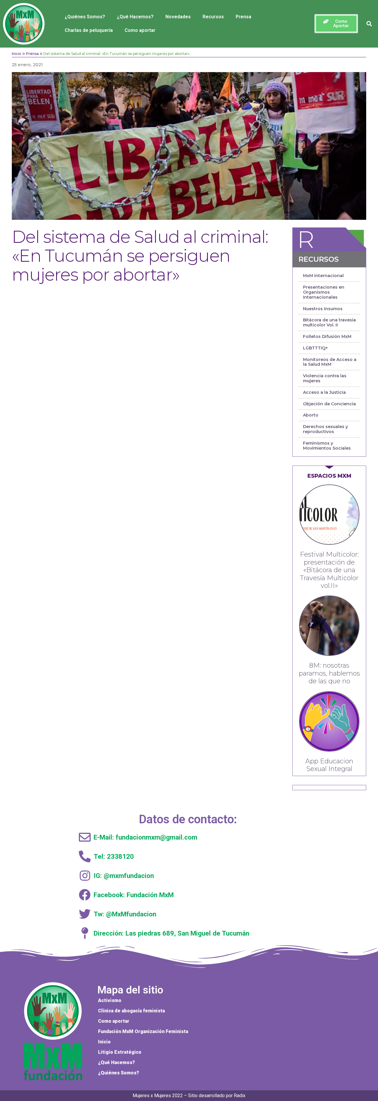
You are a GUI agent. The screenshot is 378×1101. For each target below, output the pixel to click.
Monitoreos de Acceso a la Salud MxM (329, 362)
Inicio (16, 53)
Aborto (310, 415)
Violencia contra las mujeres (324, 378)
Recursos (213, 16)
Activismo (109, 1000)
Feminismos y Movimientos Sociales (327, 445)
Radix (239, 1095)
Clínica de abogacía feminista (131, 1011)
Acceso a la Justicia (324, 392)
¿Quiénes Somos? (85, 16)
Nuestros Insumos (323, 308)
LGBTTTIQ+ (315, 348)
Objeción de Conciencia (329, 403)
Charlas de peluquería (89, 30)
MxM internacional (323, 275)
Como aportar (140, 30)
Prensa (243, 16)
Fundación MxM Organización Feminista (143, 1031)
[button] (336, 23)
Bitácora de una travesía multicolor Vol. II (329, 322)
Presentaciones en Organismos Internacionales (323, 292)
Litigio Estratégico (119, 1052)
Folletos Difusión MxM (327, 336)
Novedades (178, 16)
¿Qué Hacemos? (135, 16)
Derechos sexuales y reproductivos (325, 429)
